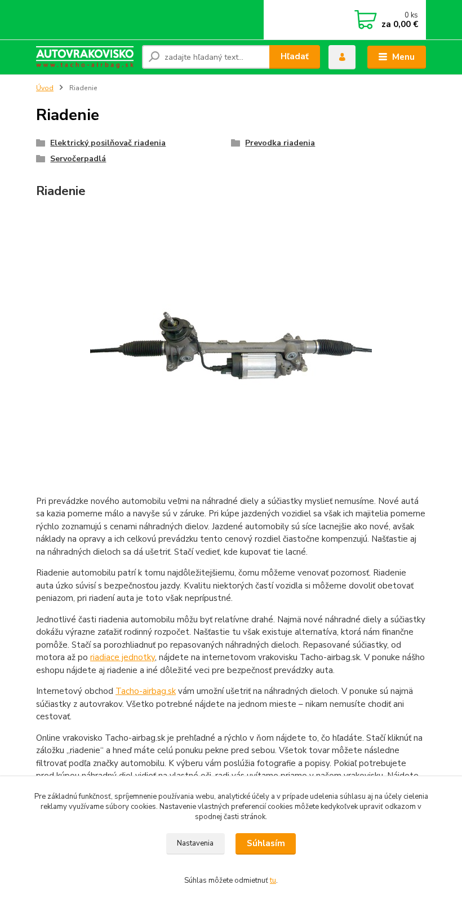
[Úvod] (85, 57)
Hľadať (295, 56)
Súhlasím (266, 843)
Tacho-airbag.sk (145, 691)
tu (273, 880)
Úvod (45, 87)
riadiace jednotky (122, 657)
